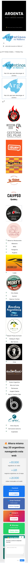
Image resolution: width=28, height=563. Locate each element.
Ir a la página (14, 494)
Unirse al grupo (14, 506)
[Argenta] (14, 1)
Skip (18, 560)
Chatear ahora (14, 531)
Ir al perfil (14, 519)
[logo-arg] (14, 34)
